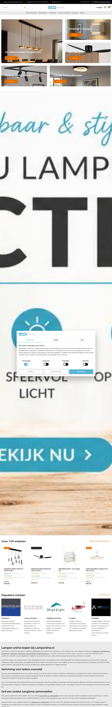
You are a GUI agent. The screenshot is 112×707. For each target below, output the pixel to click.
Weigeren (31, 371)
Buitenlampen (42, 13)
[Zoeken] (25, 7)
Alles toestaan (81, 371)
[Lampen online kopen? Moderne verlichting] (56, 7)
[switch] (46, 364)
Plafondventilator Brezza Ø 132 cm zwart (41, 570)
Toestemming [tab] (30, 340)
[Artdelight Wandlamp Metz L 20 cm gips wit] (70, 557)
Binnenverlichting (31, 13)
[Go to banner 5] (80, 76)
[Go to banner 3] (88, 52)
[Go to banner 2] (88, 29)
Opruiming (74, 13)
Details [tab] (56, 340)
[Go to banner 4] (24, 76)
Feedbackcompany (105, 2)
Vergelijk (17, 573)
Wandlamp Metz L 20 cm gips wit (69, 570)
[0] (108, 7)
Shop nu (11, 58)
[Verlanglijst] (105, 7)
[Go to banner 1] (31, 41)
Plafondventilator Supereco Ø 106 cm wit (97, 570)
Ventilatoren (52, 13)
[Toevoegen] (24, 583)
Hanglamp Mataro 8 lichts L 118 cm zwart (14, 570)
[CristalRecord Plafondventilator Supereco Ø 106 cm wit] (97, 557)
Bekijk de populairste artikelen (99, 541)
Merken (82, 13)
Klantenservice (85, 2)
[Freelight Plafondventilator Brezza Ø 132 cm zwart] (42, 557)
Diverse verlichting (64, 13)
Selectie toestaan (56, 371)
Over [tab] (82, 340)
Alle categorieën (104, 595)
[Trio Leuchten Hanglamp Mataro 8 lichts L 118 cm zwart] (15, 557)
